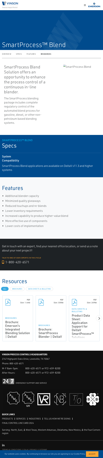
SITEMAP (43, 450)
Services (20, 418)
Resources (46, 54)
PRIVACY (33, 450)
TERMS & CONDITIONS (12, 450)
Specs (19, 54)
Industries (35, 418)
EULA (26, 450)
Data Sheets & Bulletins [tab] (39, 289)
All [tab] (4, 289)
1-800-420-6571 (17, 262)
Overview (6, 54)
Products (7, 418)
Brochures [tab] (17, 289)
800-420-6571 (17, 363)
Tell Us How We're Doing (57, 418)
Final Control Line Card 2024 (18, 423)
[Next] (99, 318)
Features (31, 54)
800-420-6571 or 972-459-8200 (42, 368)
